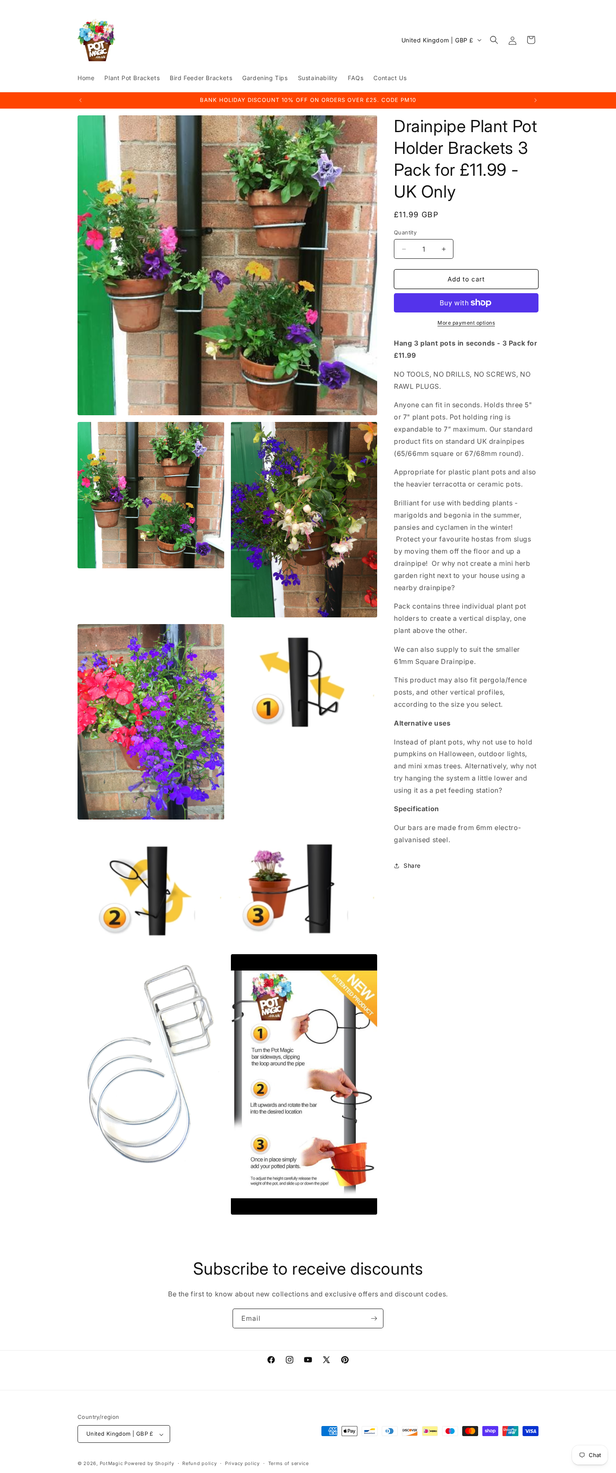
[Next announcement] (535, 100)
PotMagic (111, 1464)
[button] (494, 40)
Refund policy (199, 1463)
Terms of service (288, 1463)
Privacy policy (242, 1463)
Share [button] (412, 865)
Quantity (405, 232)
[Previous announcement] (80, 100)
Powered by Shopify (149, 1464)
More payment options (466, 323)
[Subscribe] (374, 1318)
